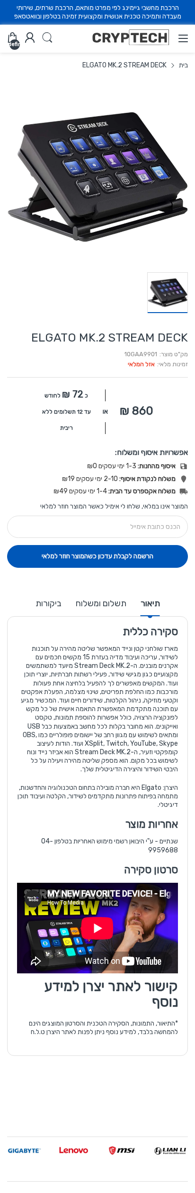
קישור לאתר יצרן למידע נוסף (111, 994)
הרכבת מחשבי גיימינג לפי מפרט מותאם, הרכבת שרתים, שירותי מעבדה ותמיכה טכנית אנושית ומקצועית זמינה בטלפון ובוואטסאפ (97, 12)
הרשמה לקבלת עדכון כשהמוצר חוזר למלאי (97, 556)
